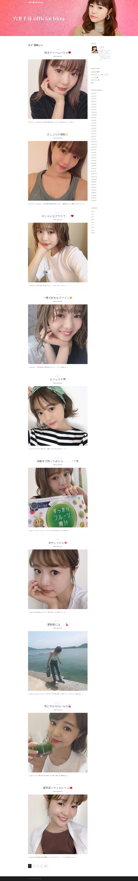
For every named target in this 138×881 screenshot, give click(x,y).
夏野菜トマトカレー (55, 787)
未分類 (93, 233)
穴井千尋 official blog (35, 2)
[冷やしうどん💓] (58, 579)
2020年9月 (93, 117)
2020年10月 (94, 115)
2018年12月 (94, 174)
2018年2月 (93, 200)
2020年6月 (93, 125)
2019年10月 (94, 147)
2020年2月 (93, 136)
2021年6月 (93, 99)
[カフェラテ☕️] (58, 415)
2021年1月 (93, 109)
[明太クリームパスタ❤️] (58, 89)
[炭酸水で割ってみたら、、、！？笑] (58, 497)
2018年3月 (93, 198)
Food (58, 294)
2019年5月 (93, 160)
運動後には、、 (56, 624)
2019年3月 (93, 166)
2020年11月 (94, 112)
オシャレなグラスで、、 (56, 216)
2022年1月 (93, 93)
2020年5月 (93, 128)
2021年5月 (93, 101)
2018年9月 (93, 182)
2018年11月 (94, 176)
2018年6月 (93, 190)
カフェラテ (56, 379)
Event (92, 217)
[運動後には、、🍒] (58, 661)
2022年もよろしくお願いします (99, 74)
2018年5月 (93, 192)
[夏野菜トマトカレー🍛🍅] (58, 824)
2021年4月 (93, 104)
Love (92, 225)
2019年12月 (94, 141)
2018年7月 (93, 187)
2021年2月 (93, 107)
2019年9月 (93, 149)
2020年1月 (93, 139)
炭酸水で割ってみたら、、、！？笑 (58, 461)
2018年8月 (93, 184)
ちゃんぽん (94, 77)
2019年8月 (93, 152)
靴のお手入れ (94, 80)
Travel (92, 230)
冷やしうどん (56, 542)
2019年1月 (93, 171)
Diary (58, 49)
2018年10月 (94, 179)
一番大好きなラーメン (56, 297)
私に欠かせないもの (56, 706)
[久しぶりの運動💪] (58, 170)
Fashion (93, 219)
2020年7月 (93, 123)
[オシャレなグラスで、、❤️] (58, 252)
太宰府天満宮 (94, 72)
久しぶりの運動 (56, 134)
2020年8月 (93, 120)
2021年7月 (93, 96)
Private (93, 227)
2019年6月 (93, 157)
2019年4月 (93, 163)
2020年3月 (93, 133)
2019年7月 (93, 155)
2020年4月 (93, 131)
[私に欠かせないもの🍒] (58, 742)
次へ (46, 866)
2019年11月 (94, 144)
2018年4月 (93, 195)
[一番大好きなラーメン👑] (58, 334)
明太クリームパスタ (56, 52)
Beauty (57, 212)
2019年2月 (93, 168)
